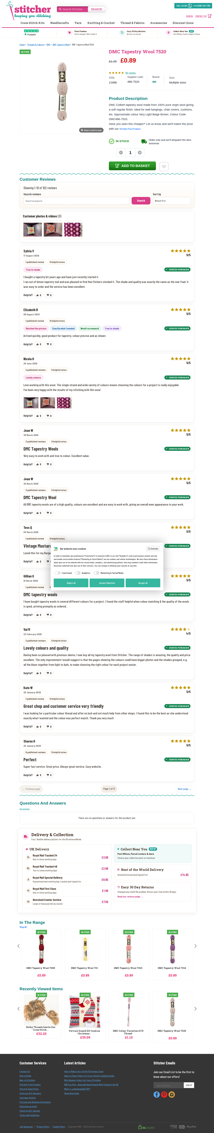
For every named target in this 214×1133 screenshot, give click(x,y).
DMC (154, 81)
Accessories (158, 23)
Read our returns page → (130, 896)
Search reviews (32, 194)
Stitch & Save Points (29, 1088)
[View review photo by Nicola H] (32, 229)
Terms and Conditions (29, 1115)
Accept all (142, 582)
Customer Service (28, 1097)
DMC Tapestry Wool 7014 (128, 968)
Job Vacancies (26, 1126)
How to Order (25, 1075)
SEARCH (96, 9)
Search (141, 200)
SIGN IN (189, 16)
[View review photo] (31, 402)
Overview (154, 548)
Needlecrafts (59, 23)
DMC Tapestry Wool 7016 (172, 968)
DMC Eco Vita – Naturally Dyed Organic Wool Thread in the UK (91, 1084)
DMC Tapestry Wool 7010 (84, 968)
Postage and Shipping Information (35, 1101)
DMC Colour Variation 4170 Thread (128, 1032)
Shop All (23, 926)
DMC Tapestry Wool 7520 (171, 1031)
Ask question (25, 809)
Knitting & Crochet (101, 23)
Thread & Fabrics (132, 23)
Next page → (185, 789)
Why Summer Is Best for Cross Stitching (82, 1080)
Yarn (78, 23)
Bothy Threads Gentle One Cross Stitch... (40, 1028)
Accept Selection (107, 582)
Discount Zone (183, 23)
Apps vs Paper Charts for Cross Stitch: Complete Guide (89, 1075)
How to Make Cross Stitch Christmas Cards (83, 1071)
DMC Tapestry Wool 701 (40, 968)
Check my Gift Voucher (30, 1110)
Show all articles (71, 1093)
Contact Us (25, 1071)
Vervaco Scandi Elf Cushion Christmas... (84, 1032)
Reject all (71, 582)
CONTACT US (200, 16)
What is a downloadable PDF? (77, 1088)
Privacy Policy (43, 1126)
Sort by (157, 194)
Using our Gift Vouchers (30, 1093)
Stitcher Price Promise (130, 128)
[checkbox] (63, 573)
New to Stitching (27, 1080)
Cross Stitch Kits (32, 23)
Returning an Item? (28, 1106)
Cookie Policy (59, 1126)
